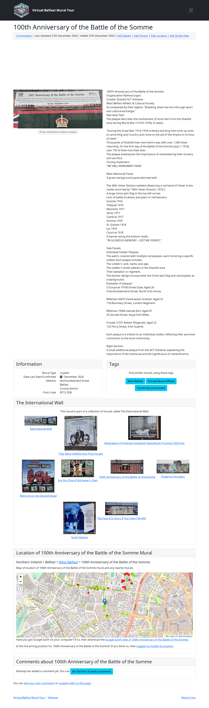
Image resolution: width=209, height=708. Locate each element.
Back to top (189, 697)
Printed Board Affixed (161, 381)
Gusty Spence (79, 537)
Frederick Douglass (173, 476)
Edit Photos (141, 36)
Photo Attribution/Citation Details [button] (58, 131)
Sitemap (53, 697)
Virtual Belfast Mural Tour (29, 697)
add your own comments (39, 683)
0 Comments (24, 36)
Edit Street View (179, 36)
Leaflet (171, 636)
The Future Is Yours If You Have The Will (121, 518)
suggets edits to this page (75, 683)
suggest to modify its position (154, 646)
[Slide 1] (55, 130)
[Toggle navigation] (191, 10)
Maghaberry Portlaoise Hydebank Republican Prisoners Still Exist (144, 443)
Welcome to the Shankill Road (38, 496)
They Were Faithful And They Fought (80, 454)
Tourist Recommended (151, 388)
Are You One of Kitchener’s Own (78, 480)
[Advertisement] (104, 65)
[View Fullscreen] (20, 588)
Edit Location (159, 36)
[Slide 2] (60, 130)
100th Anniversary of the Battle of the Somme (127, 477)
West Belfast (135, 381)
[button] (105, 601)
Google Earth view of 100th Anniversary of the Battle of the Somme (146, 639)
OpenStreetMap (185, 636)
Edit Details (124, 36)
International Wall (41, 429)
